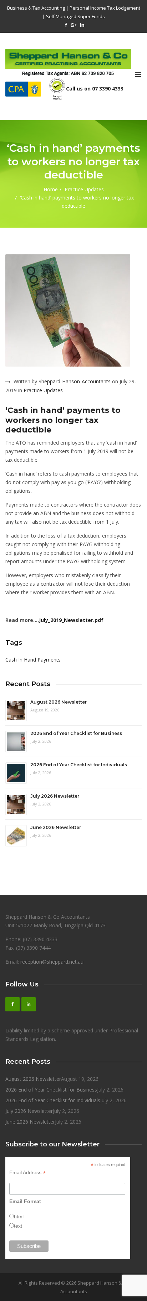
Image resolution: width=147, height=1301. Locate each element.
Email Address (27, 1172)
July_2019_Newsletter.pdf (71, 620)
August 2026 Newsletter (58, 702)
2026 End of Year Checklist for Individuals (78, 764)
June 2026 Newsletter (55, 827)
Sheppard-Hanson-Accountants (75, 381)
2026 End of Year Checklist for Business (76, 733)
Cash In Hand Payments (33, 659)
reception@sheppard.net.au (51, 961)
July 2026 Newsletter (54, 796)
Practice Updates (84, 189)
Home (51, 189)
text (18, 1226)
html (19, 1216)
